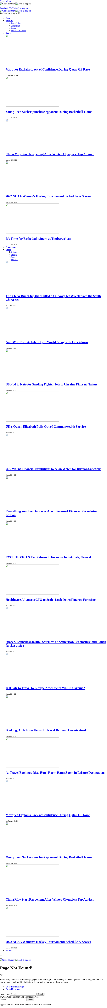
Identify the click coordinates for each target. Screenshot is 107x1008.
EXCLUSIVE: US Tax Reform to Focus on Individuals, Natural (48, 557)
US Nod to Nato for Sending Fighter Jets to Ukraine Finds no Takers (51, 384)
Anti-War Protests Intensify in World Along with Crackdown (47, 342)
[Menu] (1, 955)
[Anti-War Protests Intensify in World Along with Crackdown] (32, 336)
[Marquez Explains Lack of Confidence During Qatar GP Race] (32, 63)
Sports (8, 33)
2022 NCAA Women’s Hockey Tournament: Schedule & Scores (48, 196)
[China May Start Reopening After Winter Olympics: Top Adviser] (32, 148)
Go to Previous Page (15, 987)
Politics (14, 252)
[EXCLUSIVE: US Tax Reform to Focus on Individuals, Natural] (32, 551)
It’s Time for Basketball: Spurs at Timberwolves (38, 238)
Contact (14, 28)
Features (9, 20)
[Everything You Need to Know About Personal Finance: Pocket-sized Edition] (32, 505)
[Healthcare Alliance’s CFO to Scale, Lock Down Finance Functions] (32, 594)
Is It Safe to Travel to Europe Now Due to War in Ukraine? (45, 688)
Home (8, 18)
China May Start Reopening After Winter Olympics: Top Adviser (50, 154)
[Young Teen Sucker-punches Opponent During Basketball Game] (32, 106)
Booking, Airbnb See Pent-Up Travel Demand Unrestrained (46, 730)
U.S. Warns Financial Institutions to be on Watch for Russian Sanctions (53, 469)
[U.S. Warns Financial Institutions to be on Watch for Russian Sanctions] (32, 463)
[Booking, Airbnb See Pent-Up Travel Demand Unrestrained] (32, 724)
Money (14, 255)
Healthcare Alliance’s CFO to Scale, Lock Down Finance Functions (51, 599)
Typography (15, 26)
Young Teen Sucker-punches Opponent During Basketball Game (49, 112)
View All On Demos (18, 31)
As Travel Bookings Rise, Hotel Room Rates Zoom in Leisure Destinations (55, 772)
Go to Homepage (13, 989)
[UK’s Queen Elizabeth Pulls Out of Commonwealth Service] (32, 421)
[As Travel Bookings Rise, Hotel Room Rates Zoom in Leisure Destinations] (32, 767)
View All (14, 260)
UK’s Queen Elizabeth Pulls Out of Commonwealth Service (46, 426)
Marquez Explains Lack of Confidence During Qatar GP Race (48, 69)
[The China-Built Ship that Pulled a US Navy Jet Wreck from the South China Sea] (32, 290)
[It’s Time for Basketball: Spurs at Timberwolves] (32, 233)
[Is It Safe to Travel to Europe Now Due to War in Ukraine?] (32, 682)
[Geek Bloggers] (15, 11)
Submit (30, 1000)
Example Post (16, 23)
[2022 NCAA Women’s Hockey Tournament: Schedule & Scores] (32, 190)
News (13, 257)
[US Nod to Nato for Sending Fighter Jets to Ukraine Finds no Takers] (32, 378)
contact (9, 950)
